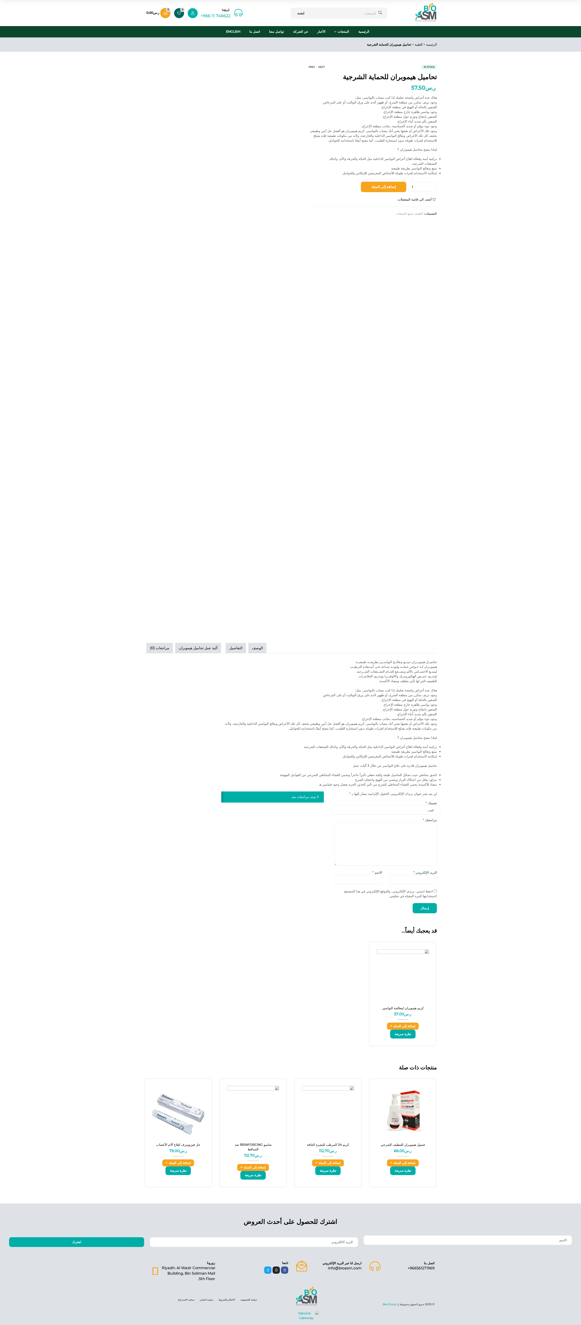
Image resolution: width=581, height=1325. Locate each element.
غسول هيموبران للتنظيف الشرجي (403, 1145)
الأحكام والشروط (227, 1299)
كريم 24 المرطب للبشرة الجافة (328, 1145)
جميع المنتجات (405, 213)
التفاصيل (235, 648)
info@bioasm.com (345, 1268)
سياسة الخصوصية (249, 1299)
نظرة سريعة (403, 1034)
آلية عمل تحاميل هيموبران (198, 648)
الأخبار (321, 31)
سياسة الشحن (206, 1299)
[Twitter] (267, 1270)
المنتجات (343, 31)
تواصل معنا (276, 31)
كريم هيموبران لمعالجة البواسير (403, 1008)
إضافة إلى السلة (384, 187)
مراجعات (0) (159, 648)
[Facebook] (284, 1270)
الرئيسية (363, 31)
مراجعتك (430, 820)
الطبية (419, 44)
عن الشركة (300, 31)
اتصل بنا (254, 31)
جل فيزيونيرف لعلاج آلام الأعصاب (178, 1145)
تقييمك (431, 803)
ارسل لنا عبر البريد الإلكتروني (342, 1263)
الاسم (377, 872)
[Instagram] (276, 1270)
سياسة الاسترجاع (186, 1299)
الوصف (257, 648)
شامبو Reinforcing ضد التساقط (253, 1147)
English (233, 31)
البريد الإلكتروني (425, 872)
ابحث (300, 13)
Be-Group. (389, 1304)
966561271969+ (421, 1268)
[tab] (258, 648)
